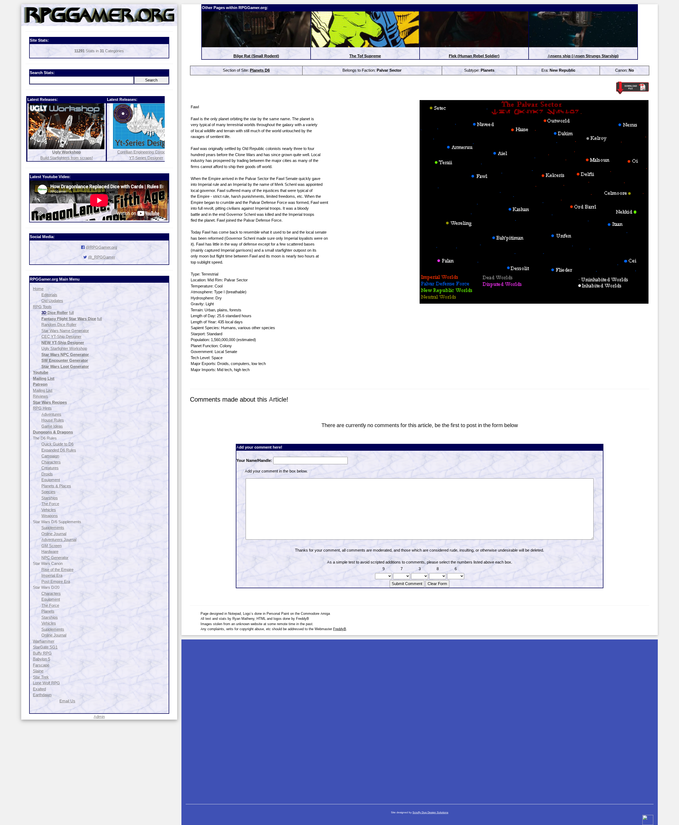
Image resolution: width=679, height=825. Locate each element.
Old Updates (52, 300)
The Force (50, 503)
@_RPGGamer (101, 257)
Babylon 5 (41, 658)
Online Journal (53, 533)
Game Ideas (52, 426)
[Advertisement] (419, 719)
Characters (51, 462)
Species (48, 491)
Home (38, 288)
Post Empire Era (55, 581)
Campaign (50, 455)
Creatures (50, 467)
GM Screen (51, 545)
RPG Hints (42, 408)
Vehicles (48, 509)
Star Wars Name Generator (65, 330)
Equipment (50, 479)
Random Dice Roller (58, 324)
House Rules (52, 420)
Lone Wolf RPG (46, 682)
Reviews (40, 396)
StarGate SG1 (45, 647)
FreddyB (339, 629)
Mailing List (42, 390)
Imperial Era (51, 575)
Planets (47, 611)
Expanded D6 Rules (58, 450)
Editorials (49, 294)
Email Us (67, 700)
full (71, 312)
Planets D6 (260, 70)
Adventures (51, 414)
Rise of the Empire (57, 569)
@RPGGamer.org (101, 247)
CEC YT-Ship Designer (61, 336)
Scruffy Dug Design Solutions (430, 812)
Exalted (39, 688)
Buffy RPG (42, 653)
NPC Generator (54, 557)
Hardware (49, 551)
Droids (47, 473)
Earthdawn (42, 694)
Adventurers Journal (58, 539)
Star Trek (41, 677)
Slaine (38, 670)
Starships (49, 497)
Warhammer (43, 641)
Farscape (41, 665)
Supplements (52, 527)
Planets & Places (56, 485)
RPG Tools (42, 306)
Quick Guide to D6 (57, 443)
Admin (99, 716)
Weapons (49, 515)
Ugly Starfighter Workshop (64, 348)
